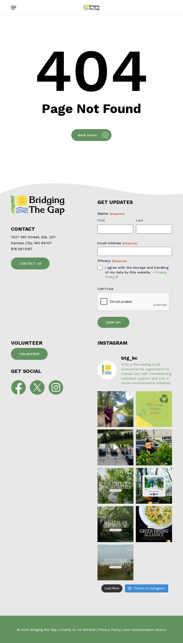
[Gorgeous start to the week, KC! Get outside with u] (115, 486)
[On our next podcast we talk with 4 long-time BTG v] (154, 486)
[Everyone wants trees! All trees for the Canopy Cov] (154, 447)
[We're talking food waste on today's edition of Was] (115, 447)
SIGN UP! (113, 322)
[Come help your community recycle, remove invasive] (115, 562)
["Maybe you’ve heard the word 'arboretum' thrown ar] (115, 524)
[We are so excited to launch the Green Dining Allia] (154, 524)
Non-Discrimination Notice (145, 630)
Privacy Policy (110, 630)
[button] (13, 7)
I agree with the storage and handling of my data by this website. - (137, 272)
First (101, 220)
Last (139, 220)
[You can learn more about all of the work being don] (115, 409)
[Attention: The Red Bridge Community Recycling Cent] (154, 409)
